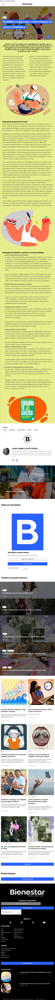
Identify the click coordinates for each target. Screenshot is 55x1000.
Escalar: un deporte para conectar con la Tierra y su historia (21, 610)
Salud (2, 930)
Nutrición (30, 429)
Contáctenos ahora (27, 963)
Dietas (35, 429)
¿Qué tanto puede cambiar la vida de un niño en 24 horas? (35, 983)
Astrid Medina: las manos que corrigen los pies (17, 593)
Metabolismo (12, 429)
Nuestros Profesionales (19, 929)
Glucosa (5, 429)
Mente (2, 934)
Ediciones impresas (18, 932)
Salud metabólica (21, 429)
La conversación (4, 939)
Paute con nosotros (18, 930)
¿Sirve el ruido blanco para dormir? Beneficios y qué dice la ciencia (24, 670)
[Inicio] (28, 4)
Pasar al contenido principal (7, 1)
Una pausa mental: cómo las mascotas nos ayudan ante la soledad (24, 636)
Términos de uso (17, 936)
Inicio (2, 929)
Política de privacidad (18, 937)
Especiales (3, 937)
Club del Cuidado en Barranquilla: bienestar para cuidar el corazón (24, 653)
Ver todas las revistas (27, 879)
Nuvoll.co (48, 999)
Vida (2, 936)
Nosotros (3, 941)
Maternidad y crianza (5, 932)
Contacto (16, 934)
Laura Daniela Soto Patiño (13, 33)
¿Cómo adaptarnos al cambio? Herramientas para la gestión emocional (38, 801)
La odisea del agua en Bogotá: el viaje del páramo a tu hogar (35, 972)
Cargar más (27, 864)
